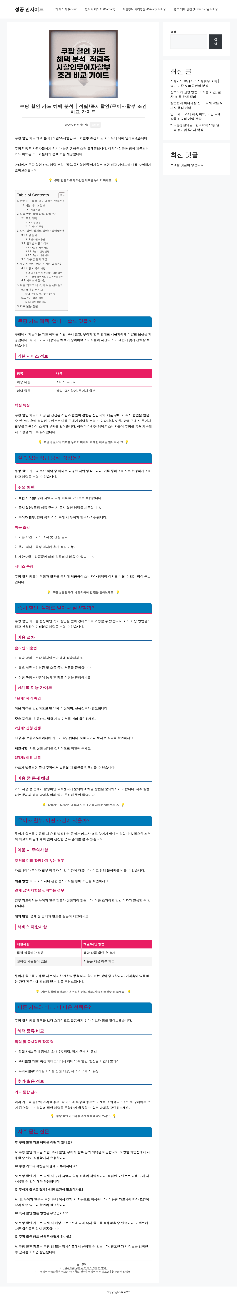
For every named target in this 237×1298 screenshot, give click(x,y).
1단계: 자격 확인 (40, 247)
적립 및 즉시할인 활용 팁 (43, 293)
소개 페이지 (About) (65, 9)
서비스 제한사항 (35, 280)
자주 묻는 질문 (29, 306)
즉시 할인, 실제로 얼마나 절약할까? (42, 230)
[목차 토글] (60, 195)
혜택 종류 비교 (34, 289)
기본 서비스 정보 (35, 205)
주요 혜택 (31, 218)
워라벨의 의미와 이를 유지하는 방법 (85, 1267)
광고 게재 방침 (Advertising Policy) (196, 9)
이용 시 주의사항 (36, 268)
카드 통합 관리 (39, 302)
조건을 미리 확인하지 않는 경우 (46, 272)
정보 (84, 1264)
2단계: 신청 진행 (41, 251)
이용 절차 (31, 235)
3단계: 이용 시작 (41, 255)
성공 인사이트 (29, 9)
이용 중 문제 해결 (37, 259)
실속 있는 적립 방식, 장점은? (38, 214)
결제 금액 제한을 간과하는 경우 (47, 276)
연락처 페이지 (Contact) (100, 9)
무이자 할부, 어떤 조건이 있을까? (40, 264)
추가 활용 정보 (35, 297)
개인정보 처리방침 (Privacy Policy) (144, 9)
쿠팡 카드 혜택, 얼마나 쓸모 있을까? (41, 201)
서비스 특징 (37, 226)
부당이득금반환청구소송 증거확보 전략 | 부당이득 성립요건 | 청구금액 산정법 (85, 1271)
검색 (173, 32)
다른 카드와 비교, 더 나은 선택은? (41, 285)
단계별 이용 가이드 (37, 243)
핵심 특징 (35, 209)
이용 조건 (35, 222)
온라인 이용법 (38, 239)
